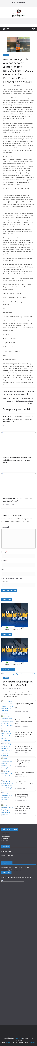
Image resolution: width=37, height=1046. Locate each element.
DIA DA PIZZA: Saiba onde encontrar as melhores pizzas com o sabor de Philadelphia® (18, 419)
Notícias (6, 55)
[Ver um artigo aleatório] (33, 29)
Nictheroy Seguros (7, 855)
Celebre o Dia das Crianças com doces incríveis (24, 773)
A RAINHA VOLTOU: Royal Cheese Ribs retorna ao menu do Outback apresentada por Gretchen (17, 401)
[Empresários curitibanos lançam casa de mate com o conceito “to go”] (7, 785)
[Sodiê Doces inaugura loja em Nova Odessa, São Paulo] (18, 674)
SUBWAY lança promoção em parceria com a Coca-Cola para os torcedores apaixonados (24, 748)
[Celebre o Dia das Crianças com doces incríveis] (7, 774)
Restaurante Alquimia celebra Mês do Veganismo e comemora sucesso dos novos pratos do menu (24, 720)
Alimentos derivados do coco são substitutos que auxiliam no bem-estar (17, 460)
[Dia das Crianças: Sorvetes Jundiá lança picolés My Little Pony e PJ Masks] (7, 763)
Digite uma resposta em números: (13, 578)
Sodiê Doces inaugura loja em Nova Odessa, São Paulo (18, 683)
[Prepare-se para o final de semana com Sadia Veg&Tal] (18, 474)
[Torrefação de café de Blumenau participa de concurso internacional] (7, 797)
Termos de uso (5, 836)
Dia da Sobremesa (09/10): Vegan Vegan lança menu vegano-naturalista (22, 808)
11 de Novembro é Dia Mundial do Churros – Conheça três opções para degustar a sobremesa (24, 706)
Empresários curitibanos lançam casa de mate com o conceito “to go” (24, 784)
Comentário (6, 527)
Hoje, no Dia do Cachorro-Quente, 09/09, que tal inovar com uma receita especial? (19, 392)
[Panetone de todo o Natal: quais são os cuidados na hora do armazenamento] (7, 736)
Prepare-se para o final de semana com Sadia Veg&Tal (17, 499)
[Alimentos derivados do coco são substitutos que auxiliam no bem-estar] (18, 433)
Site (2, 570)
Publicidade (5, 841)
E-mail (4, 561)
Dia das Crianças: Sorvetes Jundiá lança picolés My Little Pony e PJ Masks (23, 762)
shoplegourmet (6, 851)
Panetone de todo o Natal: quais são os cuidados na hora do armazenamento (24, 734)
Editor (19, 86)
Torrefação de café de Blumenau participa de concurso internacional (21, 796)
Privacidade (4, 838)
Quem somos (5, 834)
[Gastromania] (3, 29)
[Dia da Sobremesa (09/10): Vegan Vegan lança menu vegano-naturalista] (7, 810)
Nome (4, 552)
